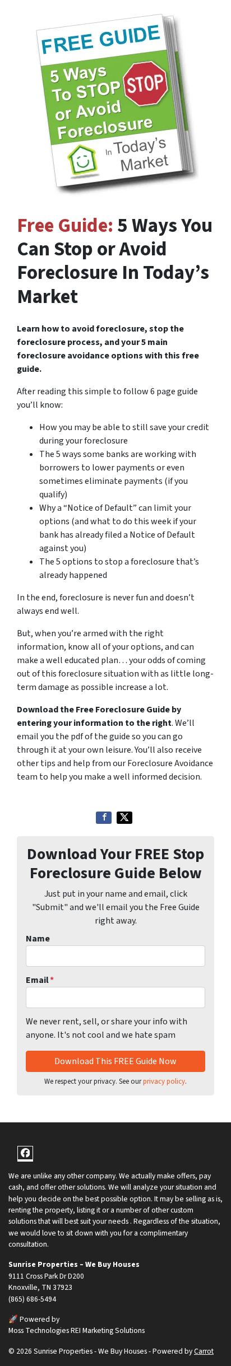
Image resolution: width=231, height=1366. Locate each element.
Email (40, 980)
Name (38, 939)
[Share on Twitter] (124, 818)
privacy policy (164, 1081)
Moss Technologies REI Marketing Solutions (76, 1330)
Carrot (204, 1351)
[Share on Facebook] (104, 818)
